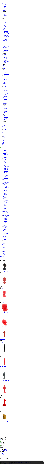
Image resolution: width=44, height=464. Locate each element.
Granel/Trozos (4, 83)
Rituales (3, 114)
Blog (2, 144)
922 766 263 (6, 449)
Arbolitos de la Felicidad (6, 224)
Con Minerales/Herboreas (6, 187)
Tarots (4, 122)
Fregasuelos (5, 99)
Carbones (4, 179)
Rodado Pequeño (6, 66)
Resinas (3, 41)
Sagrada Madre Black (6, 26)
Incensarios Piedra (6, 13)
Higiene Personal (4, 129)
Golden (5, 22)
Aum (4, 21)
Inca (3, 250)
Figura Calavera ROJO (3, 326)
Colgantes (4, 68)
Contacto (2, 145)
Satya (4, 165)
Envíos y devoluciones (4, 454)
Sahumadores (5, 15)
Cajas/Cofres (5, 14)
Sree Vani (4, 254)
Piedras (3, 196)
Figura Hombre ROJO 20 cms (4, 394)
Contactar (3, 448)
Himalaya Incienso (5, 249)
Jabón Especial (5, 227)
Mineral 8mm (5, 112)
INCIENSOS (3, 17)
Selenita (3, 81)
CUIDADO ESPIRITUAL (4, 84)
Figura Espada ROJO (3, 366)
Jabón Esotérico (5, 108)
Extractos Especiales (6, 218)
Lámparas (5, 77)
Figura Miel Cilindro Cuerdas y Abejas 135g (6, 421)
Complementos (4, 10)
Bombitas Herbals (6, 175)
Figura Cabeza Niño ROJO (4, 312)
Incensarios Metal (6, 12)
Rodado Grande (5, 67)
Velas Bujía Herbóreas (6, 46)
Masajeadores (5, 79)
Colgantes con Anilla (6, 71)
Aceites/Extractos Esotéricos (6, 92)
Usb (4, 78)
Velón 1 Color (5, 57)
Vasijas (3, 124)
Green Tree (4, 137)
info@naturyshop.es (5, 450)
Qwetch (3, 252)
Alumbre (4, 75)
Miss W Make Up (4, 139)
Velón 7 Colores (5, 58)
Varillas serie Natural (6, 31)
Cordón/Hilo (5, 111)
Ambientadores (4, 4)
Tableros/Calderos (6, 118)
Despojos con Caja (6, 101)
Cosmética (4, 127)
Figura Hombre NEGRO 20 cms (4, 380)
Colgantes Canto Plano (6, 199)
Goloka (5, 162)
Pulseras (4, 109)
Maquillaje (4, 128)
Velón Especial (5, 60)
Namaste (4, 140)
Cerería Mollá (4, 247)
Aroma (3, 133)
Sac (4, 25)
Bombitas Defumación (6, 36)
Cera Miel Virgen (4, 49)
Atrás (2, 3)
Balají (4, 161)
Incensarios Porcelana (6, 155)
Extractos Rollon (6, 95)
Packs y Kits (5, 37)
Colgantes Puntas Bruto (6, 73)
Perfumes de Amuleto (6, 90)
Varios (3, 16)
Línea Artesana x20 (6, 178)
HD (4, 23)
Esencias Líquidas (6, 9)
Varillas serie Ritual (6, 34)
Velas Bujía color (6, 181)
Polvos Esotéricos (6, 117)
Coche (4, 7)
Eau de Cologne (5, 214)
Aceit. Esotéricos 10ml (6, 93)
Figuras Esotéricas (5, 51)
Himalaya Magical (6, 24)
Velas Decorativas (4, 188)
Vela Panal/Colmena (6, 50)
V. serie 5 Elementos (6, 171)
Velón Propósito (5, 194)
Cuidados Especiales (5, 103)
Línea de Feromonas (5, 106)
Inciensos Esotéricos (5, 28)
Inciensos (4, 130)
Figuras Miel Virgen (6, 184)
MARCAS (3, 244)
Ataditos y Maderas (5, 40)
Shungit (3, 209)
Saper (3, 142)
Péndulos (5, 232)
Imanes (5, 115)
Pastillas (5, 38)
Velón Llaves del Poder (6, 61)
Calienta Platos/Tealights (5, 47)
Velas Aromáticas (4, 54)
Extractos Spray (5, 96)
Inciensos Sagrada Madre (5, 168)
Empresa (2, 453)
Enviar (7, 458)
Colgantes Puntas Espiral (6, 74)
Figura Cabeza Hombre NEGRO (4, 271)
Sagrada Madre (4, 141)
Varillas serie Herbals (6, 32)
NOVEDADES (3, 143)
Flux (3, 248)
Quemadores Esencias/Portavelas (7, 156)
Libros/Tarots (4, 121)
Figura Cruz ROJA (2, 339)
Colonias (5, 89)
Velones (3, 55)
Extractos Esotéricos (6, 94)
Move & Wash (4, 251)
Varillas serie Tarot (6, 172)
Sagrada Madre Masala (6, 166)
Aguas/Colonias (4, 86)
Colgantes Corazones (6, 72)
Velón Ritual (5, 62)
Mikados (5, 6)
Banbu (3, 135)
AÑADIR (3, 288)
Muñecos (5, 119)
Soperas (5, 238)
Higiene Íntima (4, 242)
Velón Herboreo (5, 193)
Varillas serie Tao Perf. (6, 33)
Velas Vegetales (4, 53)
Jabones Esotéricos (5, 226)
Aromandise (4, 245)
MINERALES (3, 63)
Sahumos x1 (5, 39)
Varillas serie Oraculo (6, 35)
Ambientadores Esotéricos (6, 98)
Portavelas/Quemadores (6, 206)
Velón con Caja (5, 191)
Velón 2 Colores (5, 190)
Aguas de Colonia (6, 212)
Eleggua (4, 136)
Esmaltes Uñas (4, 241)
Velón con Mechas (6, 59)
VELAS (2, 42)
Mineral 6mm (5, 229)
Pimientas (5, 116)
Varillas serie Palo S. (6, 30)
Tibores (5, 125)
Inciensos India (4, 20)
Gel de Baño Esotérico (6, 102)
